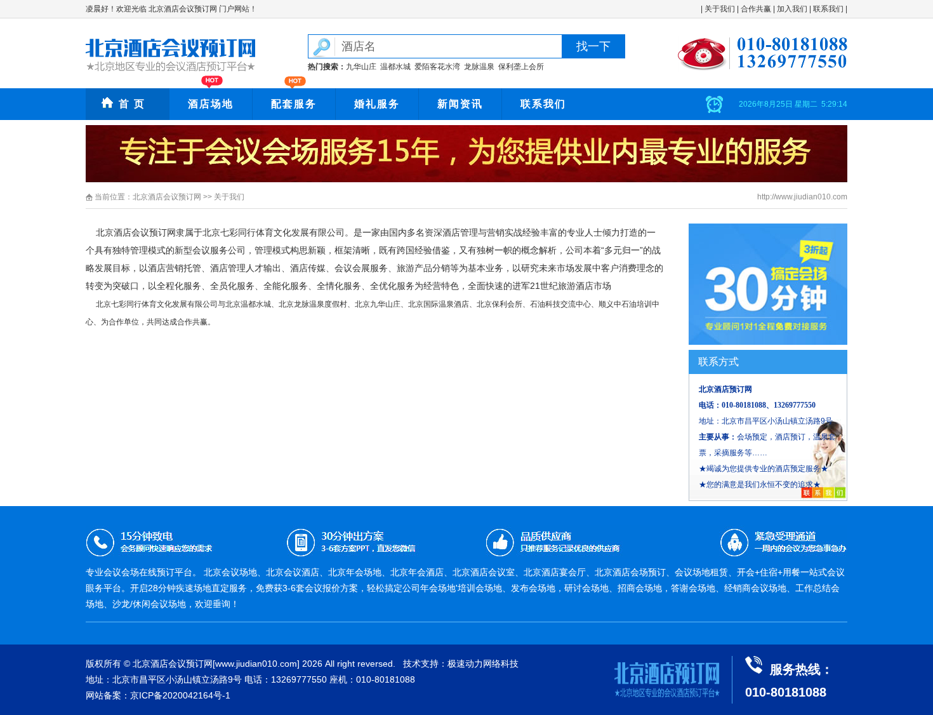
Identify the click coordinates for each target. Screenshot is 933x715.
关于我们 (720, 8)
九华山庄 (361, 66)
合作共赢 (756, 8)
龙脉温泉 (479, 66)
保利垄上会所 (521, 66)
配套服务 (294, 103)
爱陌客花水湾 (437, 66)
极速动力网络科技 (483, 663)
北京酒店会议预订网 (167, 196)
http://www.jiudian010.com (802, 196)
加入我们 (792, 8)
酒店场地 (211, 103)
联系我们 (828, 8)
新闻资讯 (460, 103)
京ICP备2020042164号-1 (180, 695)
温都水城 (395, 66)
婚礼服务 (377, 103)
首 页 (132, 103)
